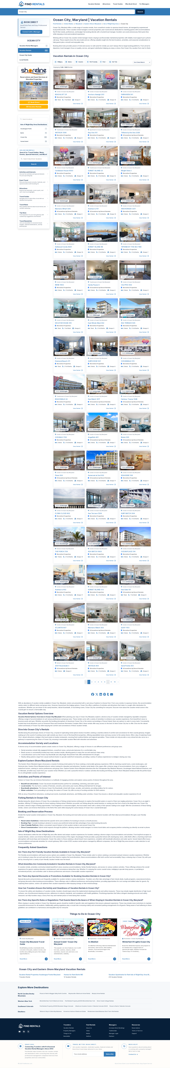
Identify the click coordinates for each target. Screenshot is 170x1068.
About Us (89, 1028)
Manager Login (113, 1033)
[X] (28, 1031)
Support (134, 1033)
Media (88, 1033)
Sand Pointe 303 (127, 666)
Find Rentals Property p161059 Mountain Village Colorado (56, 1006)
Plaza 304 (59, 475)
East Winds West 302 (96, 323)
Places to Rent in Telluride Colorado (119, 1006)
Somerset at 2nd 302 (96, 475)
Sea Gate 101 (126, 590)
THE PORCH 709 (61, 551)
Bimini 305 (125, 437)
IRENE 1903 (59, 285)
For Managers (144, 4)
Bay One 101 (92, 133)
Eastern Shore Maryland (92, 24)
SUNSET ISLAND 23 (95, 171)
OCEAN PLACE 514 (128, 551)
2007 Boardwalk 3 (62, 666)
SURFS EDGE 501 (94, 361)
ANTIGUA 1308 (60, 133)
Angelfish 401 (93, 437)
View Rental (77, 103)
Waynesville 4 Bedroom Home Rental (79, 993)
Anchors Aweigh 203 (96, 94)
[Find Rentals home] (31, 4)
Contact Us (132, 1054)
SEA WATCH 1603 (95, 551)
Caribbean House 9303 (64, 171)
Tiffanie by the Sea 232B (130, 133)
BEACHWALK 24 (61, 399)
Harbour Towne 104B (129, 399)
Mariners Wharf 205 (63, 209)
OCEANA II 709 (61, 437)
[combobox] (76, 11)
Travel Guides (118, 4)
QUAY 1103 (125, 628)
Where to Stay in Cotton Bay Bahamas (51, 1011)
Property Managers (69, 1030)
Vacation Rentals (94, 4)
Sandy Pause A (94, 285)
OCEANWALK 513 (127, 361)
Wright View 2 (126, 171)
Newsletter (66, 1036)
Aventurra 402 (60, 590)
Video (88, 1030)
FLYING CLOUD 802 (62, 513)
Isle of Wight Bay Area (111, 24)
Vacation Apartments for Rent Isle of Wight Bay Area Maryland (132, 975)
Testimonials (113, 1030)
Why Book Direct (131, 4)
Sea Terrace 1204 (95, 513)
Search (33, 164)
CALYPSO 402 (126, 285)
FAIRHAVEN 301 (127, 94)
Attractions (106, 4)
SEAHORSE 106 (127, 475)
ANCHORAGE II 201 (128, 209)
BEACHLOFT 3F (61, 94)
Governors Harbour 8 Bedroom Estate (74, 1011)
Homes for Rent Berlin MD (73, 975)
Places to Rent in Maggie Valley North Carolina (53, 993)
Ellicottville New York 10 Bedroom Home (51, 1001)
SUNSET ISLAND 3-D (96, 590)
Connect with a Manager (31, 32)
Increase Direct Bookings (116, 1028)
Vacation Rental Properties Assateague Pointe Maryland (39, 975)
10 (115, 682)
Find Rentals (57, 24)
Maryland (79, 24)
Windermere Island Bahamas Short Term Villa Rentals (103, 1011)
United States (68, 24)
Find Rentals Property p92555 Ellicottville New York (80, 1001)
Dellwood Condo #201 (63, 247)
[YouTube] (19, 1031)
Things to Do (67, 1033)
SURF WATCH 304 (128, 513)
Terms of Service (137, 1030)
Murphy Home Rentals (98, 993)
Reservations (136, 1028)
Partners (111, 1036)
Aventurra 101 (93, 209)
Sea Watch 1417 (94, 399)
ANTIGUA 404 (93, 666)
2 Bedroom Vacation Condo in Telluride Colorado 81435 (91, 1006)
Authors (88, 1036)
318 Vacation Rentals (33, 107)
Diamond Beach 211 (62, 361)
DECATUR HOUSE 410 (63, 323)
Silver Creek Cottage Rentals (105, 1001)
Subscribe (110, 1054)
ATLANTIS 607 (60, 628)
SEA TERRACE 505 (128, 323)
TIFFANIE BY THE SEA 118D (131, 247)
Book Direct (34, 102)
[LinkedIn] (24, 1031)
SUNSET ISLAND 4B (95, 247)
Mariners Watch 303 (96, 628)
